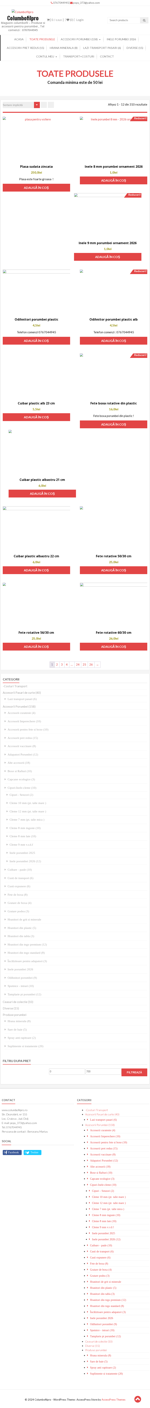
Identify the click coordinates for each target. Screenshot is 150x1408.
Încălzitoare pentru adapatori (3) (27, 961)
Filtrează (134, 1072)
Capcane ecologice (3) (21, 779)
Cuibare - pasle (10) (20, 869)
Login (80, 20)
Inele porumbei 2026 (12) (25, 861)
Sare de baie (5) (17, 1029)
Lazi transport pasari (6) (102, 47)
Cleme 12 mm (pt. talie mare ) (28, 811)
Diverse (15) (135, 47)
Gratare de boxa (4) (19, 902)
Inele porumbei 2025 (22, 852)
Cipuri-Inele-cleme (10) (22, 787)
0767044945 (61, 2)
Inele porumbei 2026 (121, 39)
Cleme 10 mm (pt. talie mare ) (28, 802)
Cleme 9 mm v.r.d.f (21, 844)
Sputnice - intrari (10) (21, 985)
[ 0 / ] (57, 20)
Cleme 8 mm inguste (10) (25, 827)
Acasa (19, 39)
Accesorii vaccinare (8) (22, 746)
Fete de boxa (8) (18, 894)
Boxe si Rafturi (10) (20, 771)
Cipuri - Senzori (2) (21, 794)
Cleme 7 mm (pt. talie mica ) (27, 819)
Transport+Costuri (78, 56)
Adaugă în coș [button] (36, 187)
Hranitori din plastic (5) (22, 927)
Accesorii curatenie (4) (21, 712)
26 (91, 664)
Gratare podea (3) (18, 911)
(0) (71, 19)
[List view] (51, 105)
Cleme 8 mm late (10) (23, 836)
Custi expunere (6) (19, 886)
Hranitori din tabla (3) (21, 936)
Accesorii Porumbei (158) (79, 39)
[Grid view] (44, 105)
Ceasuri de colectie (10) (18, 1002)
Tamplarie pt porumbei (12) (24, 994)
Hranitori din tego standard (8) (26, 952)
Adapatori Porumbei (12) (23, 754)
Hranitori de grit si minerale (24, 919)
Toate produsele (42, 39)
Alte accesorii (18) (19, 762)
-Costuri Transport (15, 686)
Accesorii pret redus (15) (25, 47)
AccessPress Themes (113, 1399)
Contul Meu (45, 56)
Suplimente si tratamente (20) (25, 1046)
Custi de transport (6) (20, 878)
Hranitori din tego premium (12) (27, 944)
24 (77, 664)
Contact (107, 56)
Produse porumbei (14, 1014)
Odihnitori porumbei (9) (22, 977)
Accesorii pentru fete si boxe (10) (28, 729)
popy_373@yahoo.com (86, 2)
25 (84, 664)
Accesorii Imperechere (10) (24, 721)
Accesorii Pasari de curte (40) (22, 692)
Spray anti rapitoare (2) (22, 1037)
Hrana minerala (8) (64, 47)
